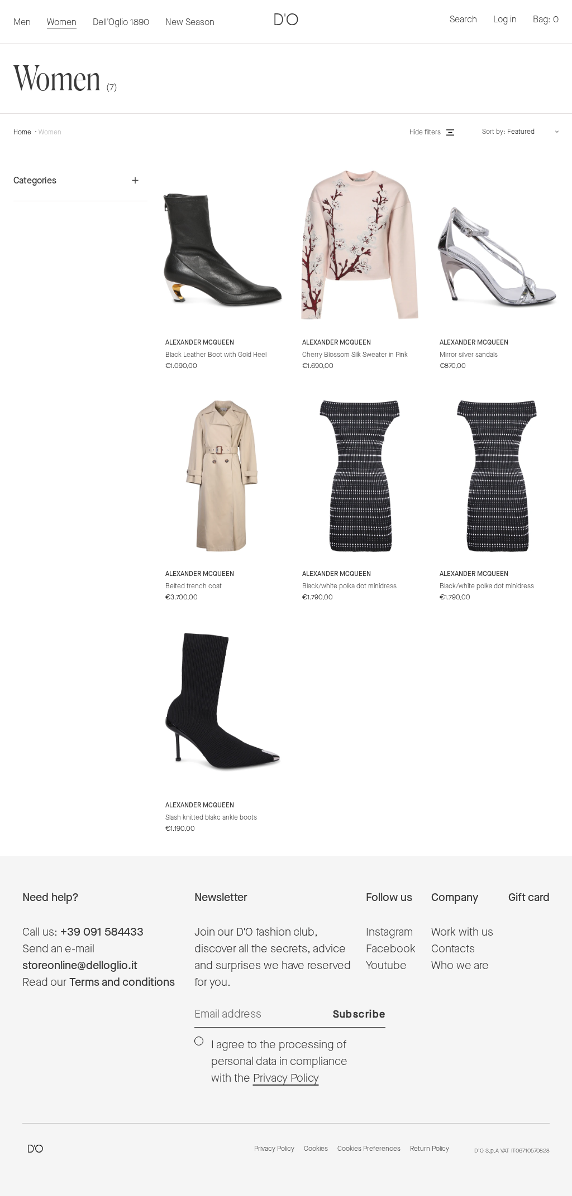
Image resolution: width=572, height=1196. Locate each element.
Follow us (389, 897)
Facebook (391, 949)
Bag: (546, 19)
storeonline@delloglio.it (79, 965)
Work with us (462, 932)
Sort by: (494, 132)
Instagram (389, 932)
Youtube (386, 965)
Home (22, 132)
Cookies (316, 1149)
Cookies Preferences (369, 1149)
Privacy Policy (286, 1078)
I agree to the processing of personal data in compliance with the (279, 1061)
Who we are (460, 965)
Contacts (453, 949)
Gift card (529, 897)
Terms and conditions (122, 982)
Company (454, 897)
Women (50, 132)
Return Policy (429, 1149)
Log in (505, 19)
